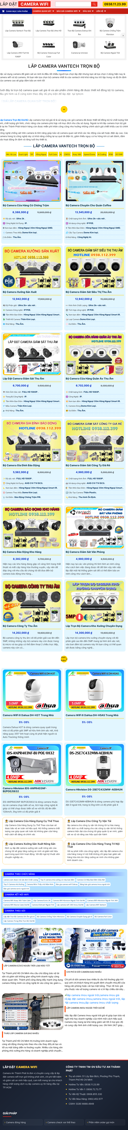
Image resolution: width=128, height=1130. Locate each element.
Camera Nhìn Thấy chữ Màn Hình (40, 884)
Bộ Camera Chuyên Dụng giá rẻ (79, 917)
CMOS (67, 154)
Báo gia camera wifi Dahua (66, 884)
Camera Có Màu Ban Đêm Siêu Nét (91, 880)
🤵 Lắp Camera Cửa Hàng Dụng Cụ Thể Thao (32, 821)
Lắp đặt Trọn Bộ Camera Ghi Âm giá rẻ (19, 917)
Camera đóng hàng (16, 1122)
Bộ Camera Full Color (103, 917)
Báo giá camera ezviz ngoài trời (16, 889)
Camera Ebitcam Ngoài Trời (43, 905)
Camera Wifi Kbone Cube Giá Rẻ (16, 905)
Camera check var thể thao (61, 1122)
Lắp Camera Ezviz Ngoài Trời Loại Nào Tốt (27, 965)
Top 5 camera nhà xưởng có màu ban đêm (57, 880)
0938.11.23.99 (115, 4)
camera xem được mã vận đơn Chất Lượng (21, 880)
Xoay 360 (77, 154)
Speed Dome (89, 154)
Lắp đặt (24, 4)
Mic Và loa (11, 154)
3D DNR (119, 154)
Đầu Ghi (87, 11)
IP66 (111, 154)
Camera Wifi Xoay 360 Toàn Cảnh (17, 900)
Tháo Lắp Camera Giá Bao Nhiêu (21, 1033)
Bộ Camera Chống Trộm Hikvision (50, 917)
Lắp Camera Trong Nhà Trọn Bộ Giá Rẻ (19, 921)
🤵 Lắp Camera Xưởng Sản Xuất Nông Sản (30, 843)
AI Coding (102, 154)
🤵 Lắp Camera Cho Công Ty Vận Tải (89, 821)
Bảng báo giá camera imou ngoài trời (95, 884)
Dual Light (23, 154)
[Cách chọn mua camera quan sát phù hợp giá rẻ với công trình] (123, 35)
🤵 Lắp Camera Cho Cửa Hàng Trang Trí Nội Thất (93, 845)
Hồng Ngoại (41, 154)
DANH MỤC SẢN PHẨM (17, 11)
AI (61, 154)
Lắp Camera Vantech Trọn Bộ (64, 66)
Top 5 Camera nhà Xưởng (14, 884)
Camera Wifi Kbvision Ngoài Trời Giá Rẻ (69, 900)
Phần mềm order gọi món (101, 1122)
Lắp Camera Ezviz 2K (41, 900)
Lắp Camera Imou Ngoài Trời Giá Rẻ (85, 1008)
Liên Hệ (99, 11)
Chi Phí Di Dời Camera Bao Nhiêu (84, 972)
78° (31, 154)
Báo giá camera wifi (67, 11)
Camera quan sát (42, 11)
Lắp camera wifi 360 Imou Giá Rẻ (70, 905)
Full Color (53, 154)
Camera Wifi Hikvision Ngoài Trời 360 (102, 900)
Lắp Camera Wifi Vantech (96, 905)
